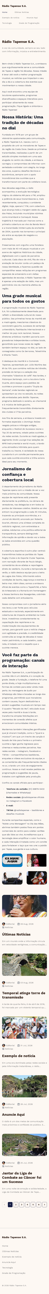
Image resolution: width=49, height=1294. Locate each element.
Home (4, 12)
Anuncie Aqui (32, 18)
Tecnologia (7, 23)
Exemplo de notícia (10, 18)
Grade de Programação (29, 23)
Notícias (9, 927)
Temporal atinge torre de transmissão (23, 995)
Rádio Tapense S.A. (14, 6)
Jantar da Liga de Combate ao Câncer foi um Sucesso (21, 1177)
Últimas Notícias (22, 12)
